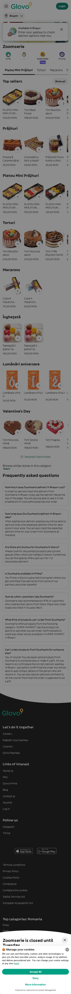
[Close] (64, 940)
